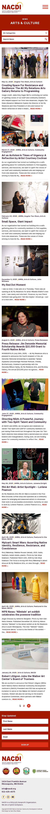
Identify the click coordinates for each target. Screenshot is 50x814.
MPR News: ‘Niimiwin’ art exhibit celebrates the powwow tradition (21, 613)
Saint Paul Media (15, 811)
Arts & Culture (36, 82)
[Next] (28, 705)
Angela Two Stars (21, 82)
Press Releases (41, 340)
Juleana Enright (40, 483)
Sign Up (25, 745)
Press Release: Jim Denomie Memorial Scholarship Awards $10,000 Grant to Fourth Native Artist (24, 346)
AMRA (18, 150)
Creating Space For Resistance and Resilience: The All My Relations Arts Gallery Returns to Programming (23, 88)
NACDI (9, 539)
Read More (35, 109)
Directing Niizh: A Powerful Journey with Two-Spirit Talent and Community (24, 420)
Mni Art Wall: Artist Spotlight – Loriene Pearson (24, 488)
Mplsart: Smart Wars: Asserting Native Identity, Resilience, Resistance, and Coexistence (24, 545)
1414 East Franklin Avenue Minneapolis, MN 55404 (14, 782)
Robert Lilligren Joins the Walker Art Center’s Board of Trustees (23, 678)
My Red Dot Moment (14, 284)
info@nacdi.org (9, 788)
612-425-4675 (8, 792)
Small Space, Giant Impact (17, 221)
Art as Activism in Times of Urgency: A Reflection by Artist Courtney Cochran (24, 157)
